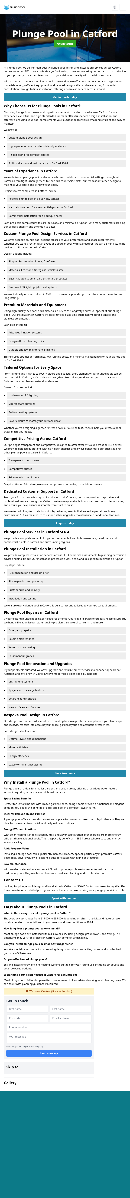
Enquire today (65, 523)
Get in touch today (65, 97)
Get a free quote (65, 773)
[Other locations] (115, 7)
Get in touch (65, 43)
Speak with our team (65, 898)
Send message (49, 1053)
